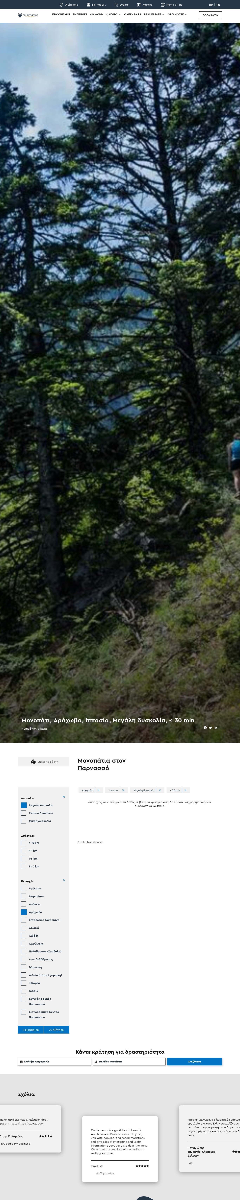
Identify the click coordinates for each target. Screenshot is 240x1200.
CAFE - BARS (132, 14)
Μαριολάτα (36, 896)
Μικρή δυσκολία (40, 821)
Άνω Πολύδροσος (41, 959)
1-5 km (33, 858)
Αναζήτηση (194, 1061)
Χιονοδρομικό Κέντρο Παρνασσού (44, 1014)
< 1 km (33, 850)
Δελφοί (34, 927)
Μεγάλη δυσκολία (41, 805)
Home (25, 728)
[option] (120, 1143)
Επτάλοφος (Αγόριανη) (44, 920)
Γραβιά (33, 991)
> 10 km (34, 843)
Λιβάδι (33, 935)
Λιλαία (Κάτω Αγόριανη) (45, 975)
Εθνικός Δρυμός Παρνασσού (40, 1001)
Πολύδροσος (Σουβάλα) (45, 951)
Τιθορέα (34, 983)
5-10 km (34, 866)
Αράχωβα (35, 912)
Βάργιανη (35, 967)
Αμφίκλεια (36, 943)
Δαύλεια (34, 904)
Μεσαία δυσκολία (41, 813)
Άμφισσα (35, 888)
